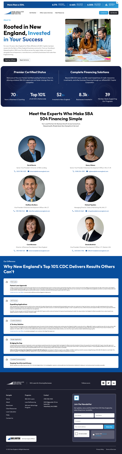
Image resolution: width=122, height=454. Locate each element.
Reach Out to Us (24, 60)
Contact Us (104, 13)
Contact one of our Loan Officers (17, 292)
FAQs (7, 415)
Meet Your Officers (10, 60)
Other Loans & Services (46, 13)
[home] (14, 12)
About (8, 402)
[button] (33, 12)
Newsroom (9, 405)
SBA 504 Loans (29, 399)
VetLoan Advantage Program (31, 406)
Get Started (113, 13)
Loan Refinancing (30, 402)
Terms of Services (111, 449)
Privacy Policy (100, 449)
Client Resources (59, 13)
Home (8, 399)
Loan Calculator (11, 412)
